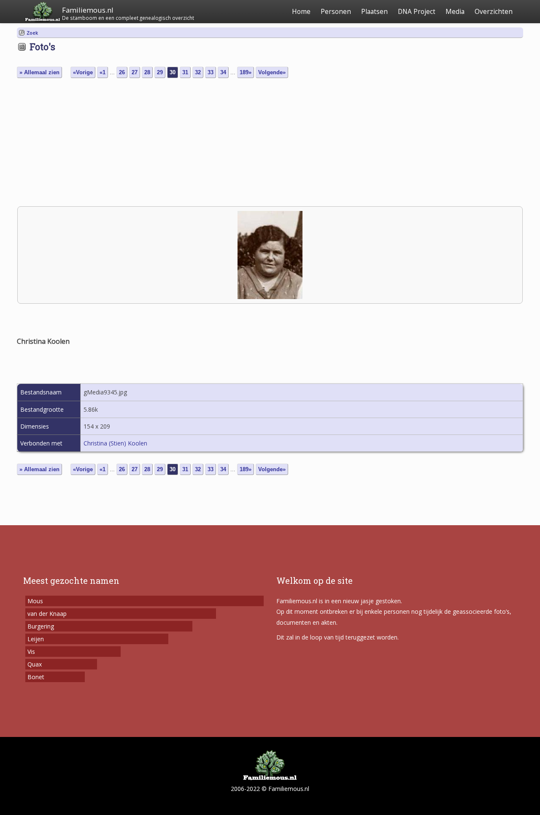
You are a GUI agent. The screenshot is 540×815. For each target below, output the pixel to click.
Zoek (32, 33)
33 (210, 72)
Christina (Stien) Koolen (115, 443)
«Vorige (83, 72)
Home (301, 11)
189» (245, 72)
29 (160, 72)
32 (198, 72)
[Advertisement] (270, 143)
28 (147, 72)
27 (135, 72)
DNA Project (416, 11)
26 (122, 72)
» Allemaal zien (39, 72)
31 (185, 72)
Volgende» (272, 72)
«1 (102, 72)
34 (223, 72)
